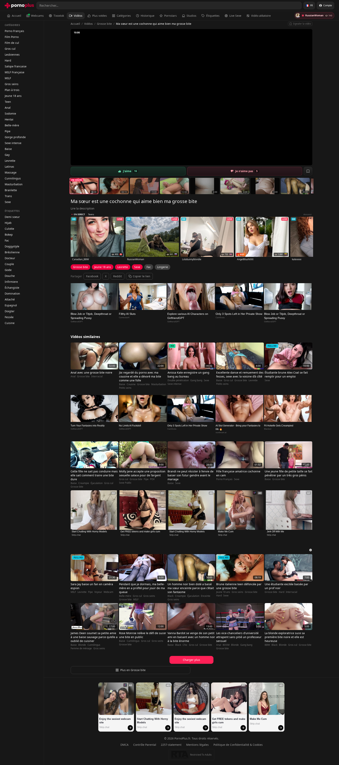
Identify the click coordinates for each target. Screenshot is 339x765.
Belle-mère (12, 125)
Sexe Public (125, 482)
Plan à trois (12, 90)
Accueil (16, 15)
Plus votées (99, 15)
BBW (267, 645)
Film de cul (12, 43)
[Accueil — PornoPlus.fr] (19, 5)
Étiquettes (213, 15)
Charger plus (191, 660)
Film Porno (12, 37)
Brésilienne (12, 252)
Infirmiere (11, 282)
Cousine (131, 384)
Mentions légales (197, 745)
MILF (8, 78)
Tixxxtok (59, 15)
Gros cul (10, 49)
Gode (8, 270)
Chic (185, 645)
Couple (9, 264)
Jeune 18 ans (13, 96)
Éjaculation (97, 483)
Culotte (9, 229)
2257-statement (171, 745)
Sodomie (10, 113)
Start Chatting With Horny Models (89, 531)
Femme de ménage (81, 648)
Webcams (37, 15)
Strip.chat (76, 535)
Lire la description (82, 208)
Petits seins (125, 387)
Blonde (82, 645)
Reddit (117, 276)
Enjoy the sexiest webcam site (115, 720)
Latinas (9, 166)
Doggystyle (12, 246)
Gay (7, 155)
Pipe (7, 131)
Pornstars (170, 15)
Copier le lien (141, 276)
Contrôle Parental (144, 745)
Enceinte (205, 596)
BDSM (226, 645)
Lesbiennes (12, 54)
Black (170, 596)
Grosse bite (104, 24)
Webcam (108, 592)
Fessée (9, 317)
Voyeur (98, 592)
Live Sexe (235, 15)
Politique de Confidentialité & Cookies (238, 745)
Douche (10, 276)
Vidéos (78, 15)
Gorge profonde (15, 137)
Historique (147, 15)
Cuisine (10, 323)
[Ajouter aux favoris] (308, 171)
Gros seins (11, 84)
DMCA (124, 745)
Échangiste (12, 287)
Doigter (10, 311)
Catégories (124, 15)
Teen (8, 102)
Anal (8, 107)
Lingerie (162, 267)
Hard (8, 60)
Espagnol (11, 305)
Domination (12, 293)
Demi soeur (12, 217)
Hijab (8, 223)
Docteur (10, 258)
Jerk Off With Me (275, 531)
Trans (8, 196)
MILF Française (14, 72)
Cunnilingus (13, 178)
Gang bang (196, 380)
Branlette (11, 190)
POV (152, 479)
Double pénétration (178, 380)
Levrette (10, 161)
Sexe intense (13, 143)
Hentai (9, 119)
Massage (10, 172)
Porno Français (14, 31)
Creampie (83, 483)
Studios (191, 15)
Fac (7, 240)
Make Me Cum (225, 531)
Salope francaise (15, 66)
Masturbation (14, 184)
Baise (8, 149)
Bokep (9, 234)
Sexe (8, 202)
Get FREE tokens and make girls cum (140, 531)
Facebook (92, 276)
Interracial (97, 376)
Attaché (10, 299)
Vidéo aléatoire (261, 15)
